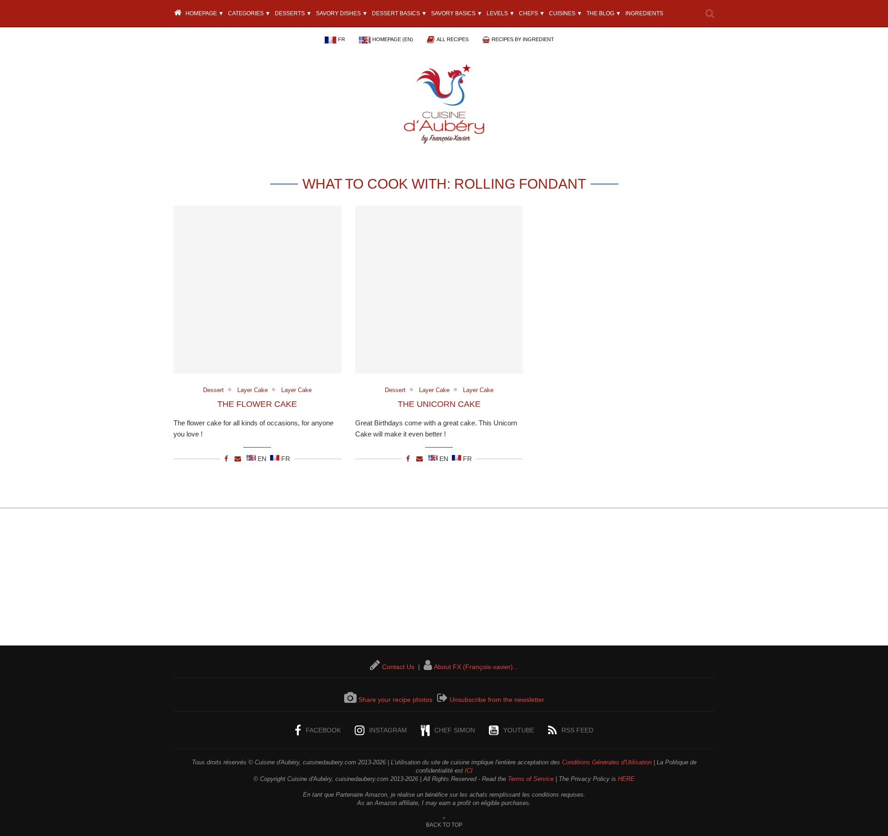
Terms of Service (531, 778)
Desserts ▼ (293, 13)
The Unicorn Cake (439, 404)
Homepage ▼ (204, 13)
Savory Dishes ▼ (342, 13)
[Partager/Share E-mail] (237, 458)
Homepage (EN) (392, 39)
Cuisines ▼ (565, 13)
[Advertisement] (444, 580)
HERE (626, 778)
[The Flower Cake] (257, 290)
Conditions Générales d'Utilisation (607, 762)
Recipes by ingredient (523, 39)
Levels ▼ (501, 13)
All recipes (453, 39)
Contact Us (398, 666)
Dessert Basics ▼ (399, 13)
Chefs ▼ (532, 13)
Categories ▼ (249, 13)
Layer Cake (252, 390)
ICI (469, 770)
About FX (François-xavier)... (476, 666)
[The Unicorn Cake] (439, 290)
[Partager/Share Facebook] (226, 458)
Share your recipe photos (395, 699)
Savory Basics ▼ (456, 13)
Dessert (213, 390)
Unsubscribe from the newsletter (497, 699)
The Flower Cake (257, 404)
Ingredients (644, 13)
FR (341, 39)
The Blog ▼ (603, 13)
